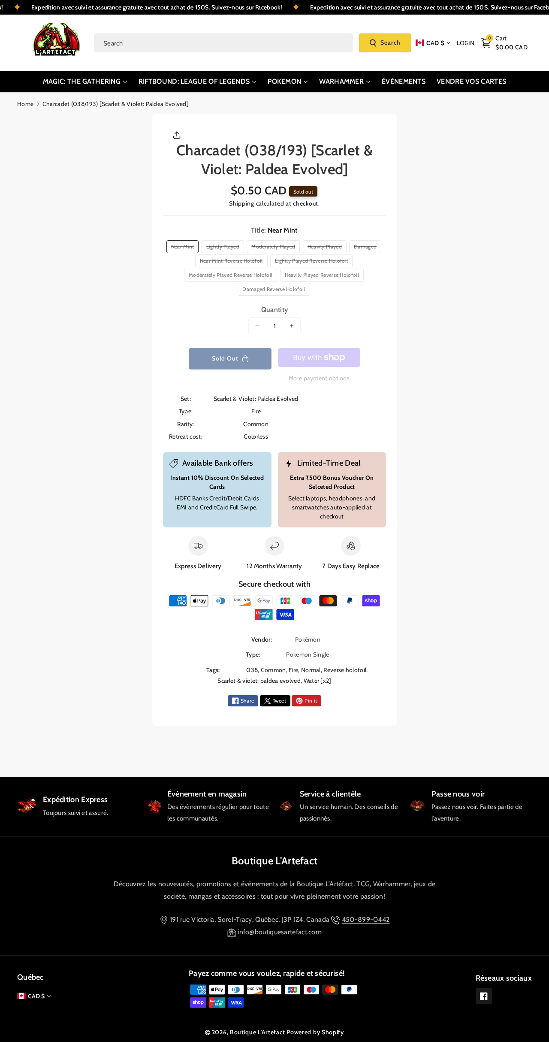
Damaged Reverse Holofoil (275, 290)
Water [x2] (318, 681)
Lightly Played (224, 248)
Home (25, 104)
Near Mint (184, 248)
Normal (311, 670)
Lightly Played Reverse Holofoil (313, 262)
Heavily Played (326, 248)
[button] (504, 42)
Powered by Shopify (315, 1032)
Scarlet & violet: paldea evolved (259, 681)
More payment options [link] (319, 378)
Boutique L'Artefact (275, 860)
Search (390, 42)
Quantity (274, 310)
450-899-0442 (366, 919)
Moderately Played (274, 248)
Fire (293, 670)
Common (273, 670)
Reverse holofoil (344, 670)
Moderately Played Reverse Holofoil (232, 276)
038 (252, 670)
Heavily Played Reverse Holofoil (323, 276)
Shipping (241, 203)
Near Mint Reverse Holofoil (232, 262)
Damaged (366, 248)
